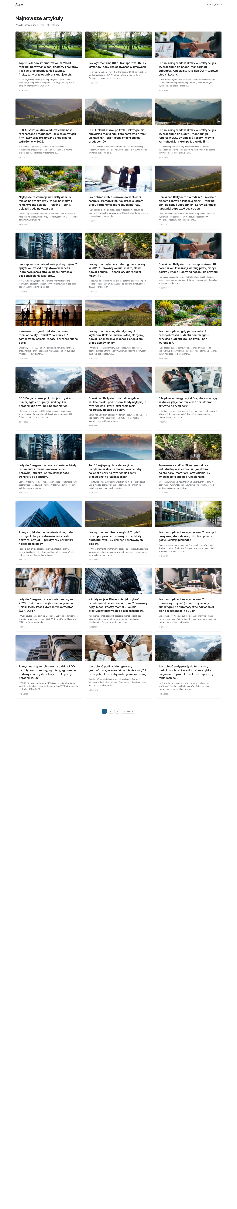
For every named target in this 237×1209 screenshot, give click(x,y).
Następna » (128, 711)
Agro (19, 4)
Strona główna (214, 4)
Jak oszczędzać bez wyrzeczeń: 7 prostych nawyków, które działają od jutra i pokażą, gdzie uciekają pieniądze (188, 536)
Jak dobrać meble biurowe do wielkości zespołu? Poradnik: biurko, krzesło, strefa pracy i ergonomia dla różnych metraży (116, 200)
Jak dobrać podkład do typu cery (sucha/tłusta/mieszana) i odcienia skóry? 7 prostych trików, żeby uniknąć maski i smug (117, 670)
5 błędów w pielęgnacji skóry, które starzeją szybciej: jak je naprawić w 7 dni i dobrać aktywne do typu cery (188, 402)
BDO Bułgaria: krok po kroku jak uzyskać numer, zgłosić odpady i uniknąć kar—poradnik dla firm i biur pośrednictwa (45, 402)
